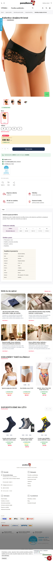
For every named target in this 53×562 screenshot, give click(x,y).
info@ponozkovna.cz (7, 485)
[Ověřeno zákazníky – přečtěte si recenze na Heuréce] (6, 171)
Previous (46, 358)
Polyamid (19, 260)
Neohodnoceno (10, 20)
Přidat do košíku (28, 149)
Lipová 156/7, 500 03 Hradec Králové (11, 478)
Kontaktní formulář (32, 503)
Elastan (23, 260)
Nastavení (4, 558)
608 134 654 (6, 488)
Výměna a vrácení (46, 3)
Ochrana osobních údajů (6, 505)
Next (50, 358)
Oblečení (30, 481)
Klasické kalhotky (21, 253)
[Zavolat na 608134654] (2, 3)
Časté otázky (4, 498)
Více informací (5, 555)
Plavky (29, 483)
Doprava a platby (5, 507)
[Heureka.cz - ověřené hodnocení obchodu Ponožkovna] (40, 540)
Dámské (19, 258)
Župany (29, 485)
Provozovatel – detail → (7, 482)
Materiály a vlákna (32, 498)
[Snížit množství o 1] (2, 148)
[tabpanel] (26, 379)
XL (14, 128)
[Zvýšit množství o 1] (7, 148)
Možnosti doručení (5, 131)
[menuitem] (5, 8)
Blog (29, 500)
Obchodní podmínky (5, 503)
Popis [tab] (3, 209)
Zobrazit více (48, 291)
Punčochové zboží (32, 479)
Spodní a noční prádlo (32, 477)
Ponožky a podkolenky (33, 475)
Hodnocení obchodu (5, 509)
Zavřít (46, 185)
